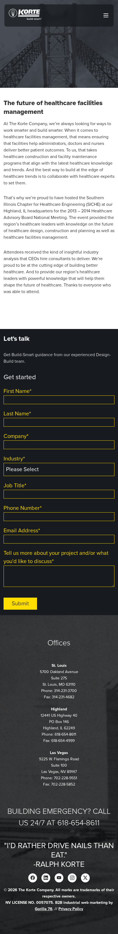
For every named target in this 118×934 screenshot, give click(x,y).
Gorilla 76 (43, 909)
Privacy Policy (70, 909)
